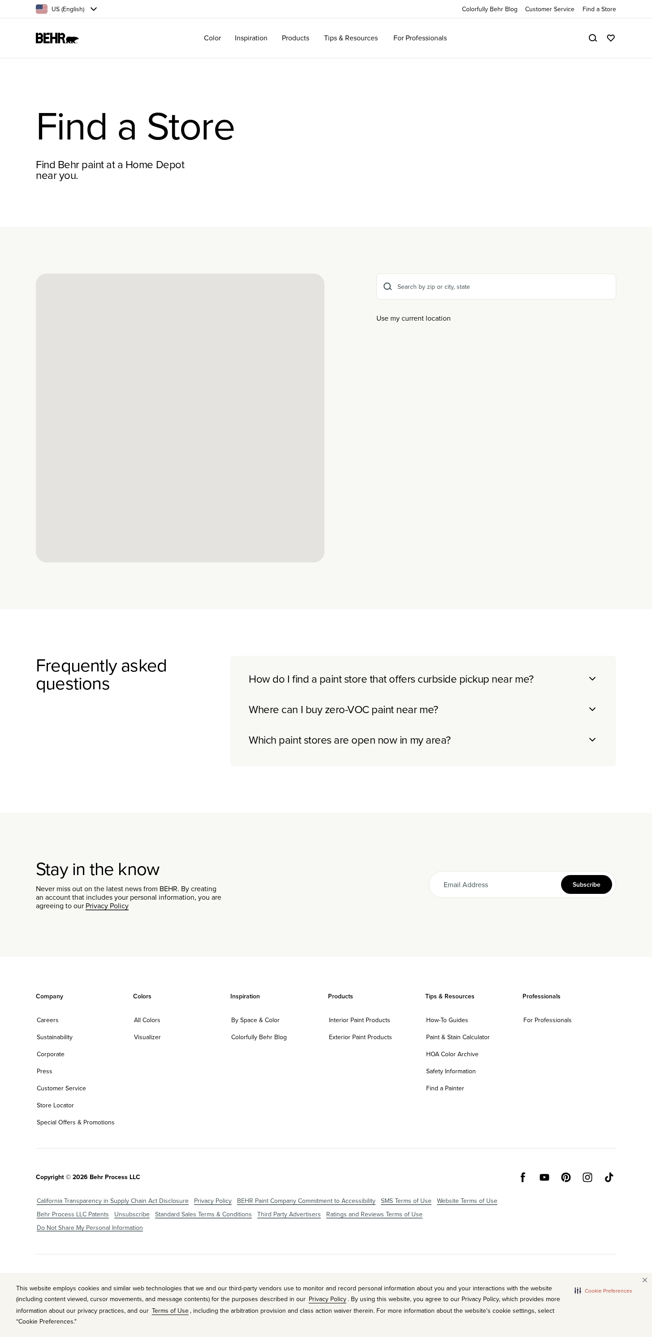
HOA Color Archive (452, 1054)
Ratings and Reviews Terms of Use (374, 1214)
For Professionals (547, 1019)
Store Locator (55, 1105)
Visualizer (147, 1036)
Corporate (51, 1054)
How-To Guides (447, 1019)
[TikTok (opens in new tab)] (609, 1177)
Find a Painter (445, 1088)
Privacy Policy (107, 905)
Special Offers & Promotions (76, 1122)
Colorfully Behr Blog (259, 1036)
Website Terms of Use (467, 1200)
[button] (603, 1291)
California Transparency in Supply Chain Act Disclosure (113, 1200)
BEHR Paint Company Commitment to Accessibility (306, 1200)
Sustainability (55, 1036)
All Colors (147, 1019)
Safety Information (451, 1071)
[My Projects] (610, 38)
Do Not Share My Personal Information (90, 1227)
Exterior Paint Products (360, 1036)
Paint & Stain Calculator (458, 1036)
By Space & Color (255, 1019)
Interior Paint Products (359, 1019)
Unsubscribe (132, 1214)
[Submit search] (387, 286)
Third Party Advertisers (289, 1214)
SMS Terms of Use (406, 1200)
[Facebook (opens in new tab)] (523, 1177)
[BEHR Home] (57, 38)
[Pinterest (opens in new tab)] (566, 1177)
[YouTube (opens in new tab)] (544, 1177)
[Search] (592, 38)
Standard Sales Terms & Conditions (203, 1214)
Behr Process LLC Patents (73, 1214)
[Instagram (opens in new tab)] (587, 1177)
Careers (48, 1019)
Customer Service (61, 1088)
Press (44, 1071)
